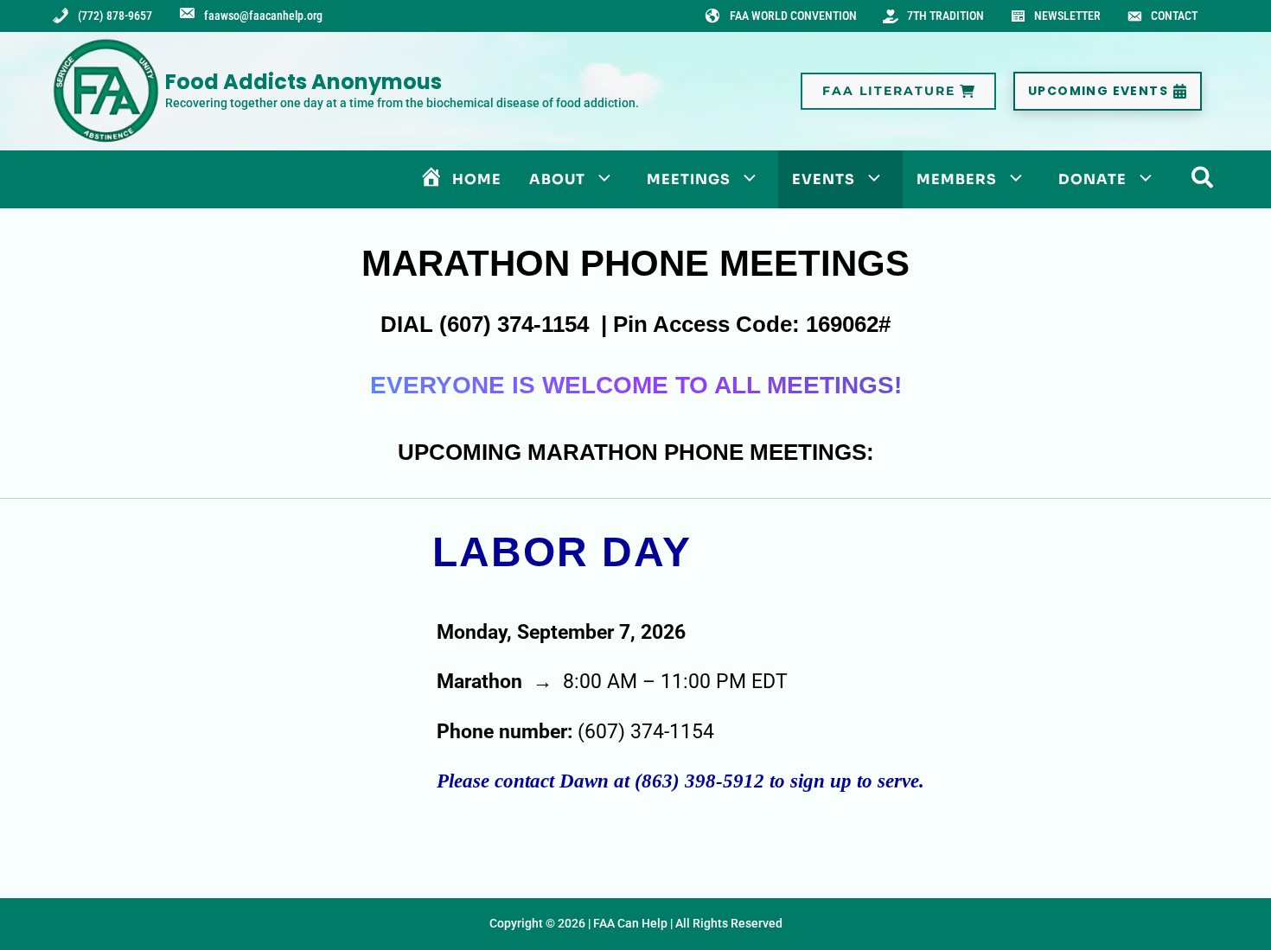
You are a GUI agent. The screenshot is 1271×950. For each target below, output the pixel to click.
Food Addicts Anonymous (303, 81)
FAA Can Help (630, 923)
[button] (898, 91)
